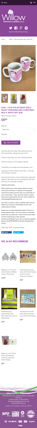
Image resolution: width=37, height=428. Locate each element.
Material (4, 126)
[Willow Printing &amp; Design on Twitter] (10, 29)
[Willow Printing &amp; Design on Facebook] (15, 29)
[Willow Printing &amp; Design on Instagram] (26, 29)
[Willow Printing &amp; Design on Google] (21, 29)
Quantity (4, 134)
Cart (34, 2)
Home (3, 39)
